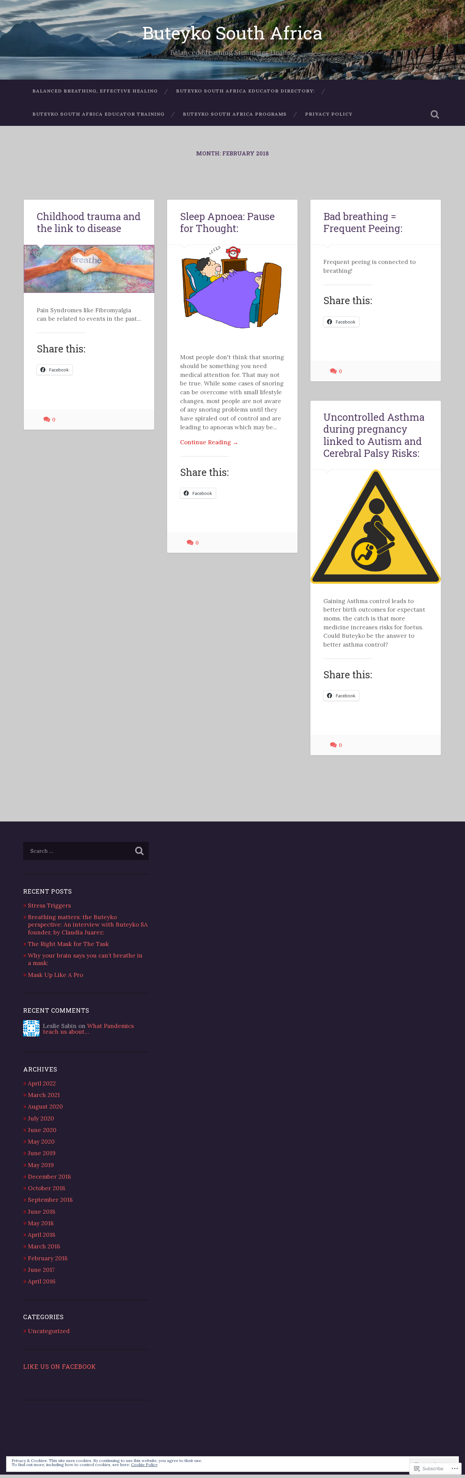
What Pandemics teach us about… (88, 1028)
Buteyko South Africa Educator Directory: (245, 91)
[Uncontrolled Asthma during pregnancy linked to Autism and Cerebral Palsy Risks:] (375, 526)
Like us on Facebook (59, 1367)
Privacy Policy (328, 114)
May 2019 (41, 1165)
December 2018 (49, 1176)
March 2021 (44, 1095)
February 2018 (48, 1258)
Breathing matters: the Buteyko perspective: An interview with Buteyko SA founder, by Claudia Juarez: (88, 924)
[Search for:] (86, 851)
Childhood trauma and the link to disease (89, 222)
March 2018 (44, 1246)
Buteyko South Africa (232, 32)
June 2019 (41, 1153)
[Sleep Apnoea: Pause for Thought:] (232, 292)
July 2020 (41, 1118)
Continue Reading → (209, 442)
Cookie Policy (144, 1464)
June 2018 (41, 1211)
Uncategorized (49, 1331)
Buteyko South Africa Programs (235, 114)
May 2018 (41, 1223)
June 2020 (42, 1130)
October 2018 (46, 1188)
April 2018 (41, 1235)
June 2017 (41, 1270)
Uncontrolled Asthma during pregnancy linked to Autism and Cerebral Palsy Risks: (373, 434)
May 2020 (41, 1141)
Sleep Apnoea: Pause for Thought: (227, 222)
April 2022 (42, 1083)
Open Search (435, 114)
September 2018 (50, 1199)
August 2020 (45, 1106)
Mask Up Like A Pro (55, 975)
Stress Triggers (49, 905)
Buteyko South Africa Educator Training (98, 114)
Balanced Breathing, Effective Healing (95, 91)
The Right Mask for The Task (68, 944)
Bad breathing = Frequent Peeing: (362, 222)
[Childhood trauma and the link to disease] (89, 269)
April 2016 (41, 1281)
